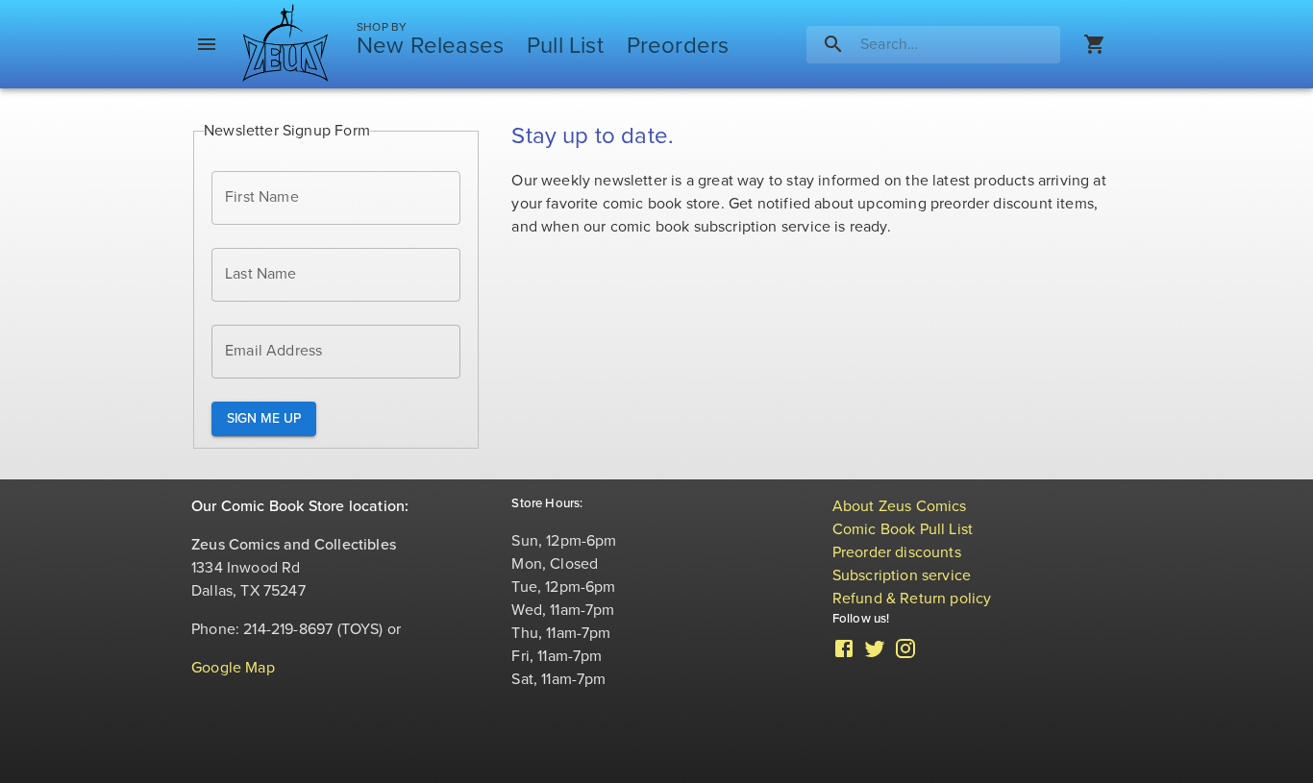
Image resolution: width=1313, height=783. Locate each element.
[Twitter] (874, 655)
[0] (1095, 44)
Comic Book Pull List (903, 529)
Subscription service (902, 575)
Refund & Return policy (912, 598)
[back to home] (285, 44)
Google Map (233, 667)
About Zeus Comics (899, 506)
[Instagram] (905, 655)
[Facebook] (843, 655)
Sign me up (264, 418)
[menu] (206, 44)
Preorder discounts (896, 552)
